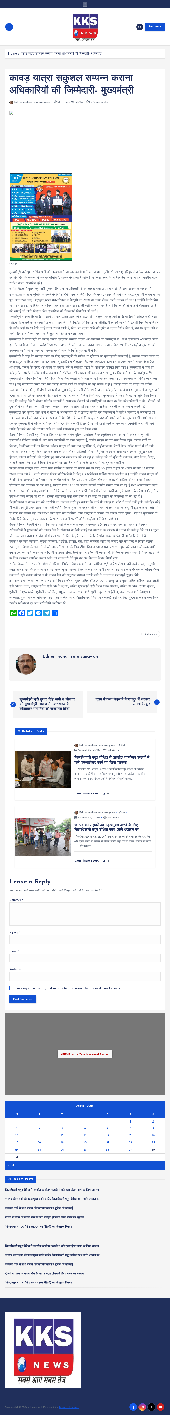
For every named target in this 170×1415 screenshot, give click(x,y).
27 (85, 1149)
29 (130, 1149)
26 (62, 1149)
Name (14, 932)
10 (16, 1135)
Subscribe (154, 26)
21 (107, 1142)
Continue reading (90, 793)
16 (153, 1135)
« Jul (11, 1165)
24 (16, 1149)
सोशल (57, 102)
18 (39, 1142)
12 (62, 1135)
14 (107, 1135)
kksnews (152, 634)
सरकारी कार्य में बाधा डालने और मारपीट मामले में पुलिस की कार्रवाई (39, 1208)
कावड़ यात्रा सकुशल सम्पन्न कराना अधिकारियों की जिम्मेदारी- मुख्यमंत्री (61, 53)
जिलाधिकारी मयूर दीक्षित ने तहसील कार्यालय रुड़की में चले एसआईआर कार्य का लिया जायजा (52, 1190)
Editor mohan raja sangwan (32, 102)
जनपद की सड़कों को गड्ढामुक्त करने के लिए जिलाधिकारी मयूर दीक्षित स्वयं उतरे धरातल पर (52, 1199)
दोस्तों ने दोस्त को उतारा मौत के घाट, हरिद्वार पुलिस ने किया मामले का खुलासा (44, 1217)
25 (39, 1149)
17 (16, 1142)
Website (15, 969)
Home (12, 53)
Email (14, 951)
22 (130, 1142)
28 (107, 1149)
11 (39, 1135)
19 (62, 1142)
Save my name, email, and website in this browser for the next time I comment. (70, 988)
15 (130, 1135)
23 (153, 1142)
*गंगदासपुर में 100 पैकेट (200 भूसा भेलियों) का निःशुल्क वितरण (38, 1226)
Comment (17, 900)
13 (85, 1135)
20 (85, 1142)
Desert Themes (69, 1407)
